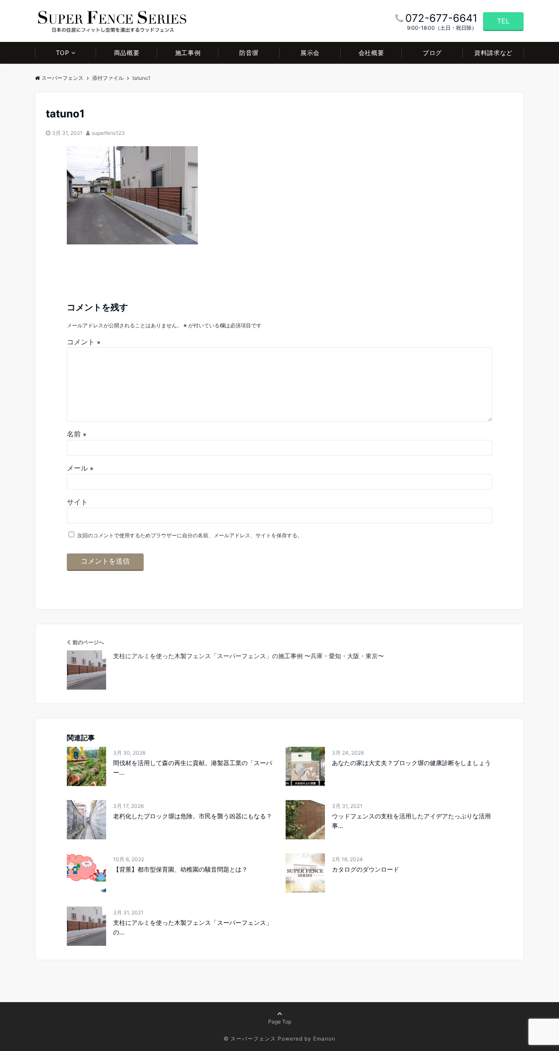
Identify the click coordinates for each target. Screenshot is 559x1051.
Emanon (324, 1038)
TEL (503, 21)
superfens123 (108, 133)
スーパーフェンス (62, 78)
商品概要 (126, 52)
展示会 (310, 52)
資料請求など (493, 52)
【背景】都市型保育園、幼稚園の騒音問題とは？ (180, 869)
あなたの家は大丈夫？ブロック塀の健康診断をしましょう (411, 762)
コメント (83, 341)
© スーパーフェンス (250, 1038)
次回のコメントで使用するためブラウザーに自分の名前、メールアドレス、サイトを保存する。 (190, 535)
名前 (76, 433)
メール (80, 468)
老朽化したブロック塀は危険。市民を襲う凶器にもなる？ (192, 816)
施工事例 (187, 52)
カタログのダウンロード (365, 869)
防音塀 (249, 52)
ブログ (432, 52)
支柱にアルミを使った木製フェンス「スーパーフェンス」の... (192, 927)
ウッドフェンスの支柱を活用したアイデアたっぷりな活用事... (411, 820)
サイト (77, 502)
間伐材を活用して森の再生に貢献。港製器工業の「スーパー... (192, 767)
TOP (62, 52)
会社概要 (371, 52)
